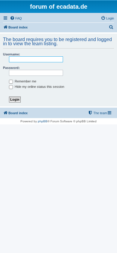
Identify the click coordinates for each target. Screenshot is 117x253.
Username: (11, 54)
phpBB (42, 121)
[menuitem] (16, 18)
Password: (11, 68)
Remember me (25, 81)
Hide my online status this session (39, 86)
